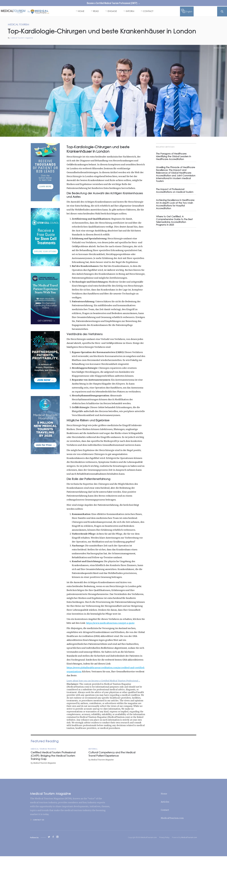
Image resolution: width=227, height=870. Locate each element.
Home (164, 793)
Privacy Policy (164, 837)
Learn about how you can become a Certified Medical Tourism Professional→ (103, 680)
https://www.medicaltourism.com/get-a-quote (110, 623)
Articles (165, 801)
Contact (165, 810)
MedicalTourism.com (172, 818)
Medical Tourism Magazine (21, 38)
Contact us (38, 820)
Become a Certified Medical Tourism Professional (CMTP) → (113, 3)
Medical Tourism (219, 48)
